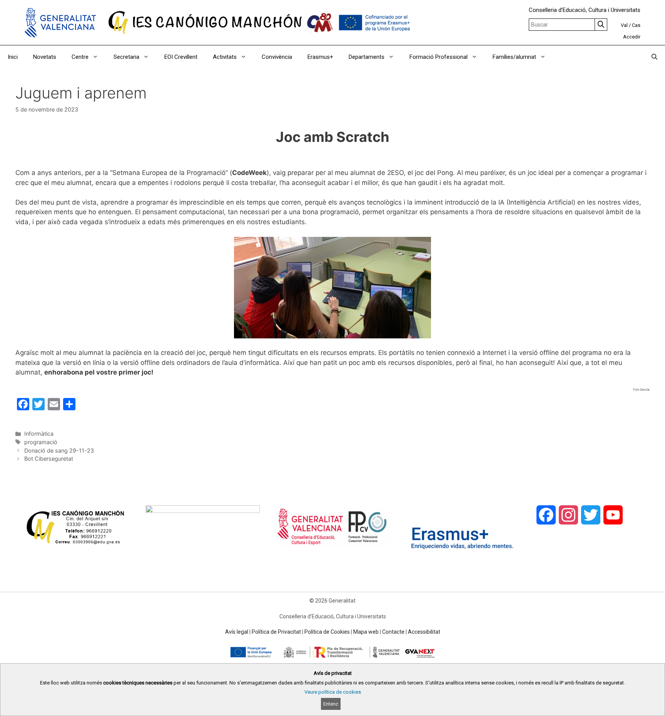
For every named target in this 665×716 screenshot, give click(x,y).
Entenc (330, 704)
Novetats (44, 56)
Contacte (393, 632)
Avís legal (236, 632)
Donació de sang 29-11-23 (59, 450)
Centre (80, 56)
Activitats (225, 56)
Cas (636, 25)
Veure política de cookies (332, 692)
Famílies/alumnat (514, 56)
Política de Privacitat (276, 632)
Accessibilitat (424, 632)
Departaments (366, 56)
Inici (13, 56)
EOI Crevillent (180, 56)
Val (624, 25)
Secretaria (126, 56)
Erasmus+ (320, 56)
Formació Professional (438, 56)
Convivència (277, 56)
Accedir (631, 37)
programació (40, 442)
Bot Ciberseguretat (48, 458)
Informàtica (38, 433)
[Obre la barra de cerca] (654, 56)
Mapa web (366, 632)
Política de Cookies (327, 632)
